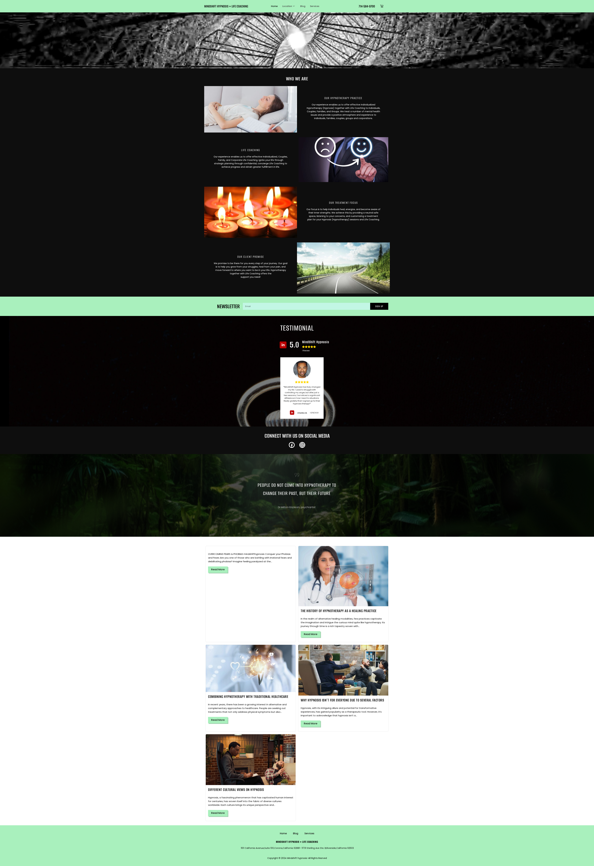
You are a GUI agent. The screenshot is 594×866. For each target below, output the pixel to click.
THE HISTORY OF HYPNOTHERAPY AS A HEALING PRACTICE (339, 610)
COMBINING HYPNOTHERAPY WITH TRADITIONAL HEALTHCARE (248, 696)
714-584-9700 (367, 6)
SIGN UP (379, 306)
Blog (302, 6)
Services (314, 6)
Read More (218, 569)
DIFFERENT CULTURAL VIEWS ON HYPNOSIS (236, 789)
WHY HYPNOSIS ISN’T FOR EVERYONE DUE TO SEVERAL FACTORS (342, 700)
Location (287, 6)
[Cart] (382, 6)
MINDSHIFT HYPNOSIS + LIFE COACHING (226, 6)
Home (274, 6)
